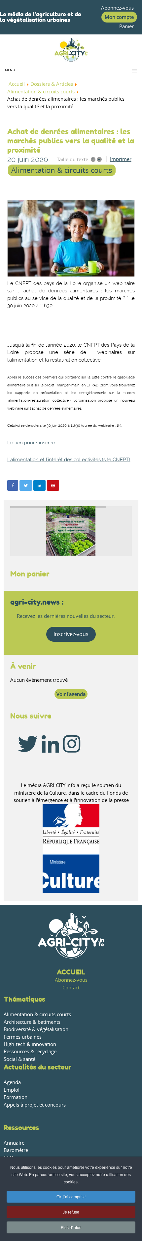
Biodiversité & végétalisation (36, 1029)
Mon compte (119, 17)
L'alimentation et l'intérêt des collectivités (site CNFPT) (68, 460)
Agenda (12, 1082)
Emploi (11, 1090)
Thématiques (24, 999)
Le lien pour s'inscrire (31, 443)
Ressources (21, 1127)
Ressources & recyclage (30, 1051)
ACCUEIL (71, 972)
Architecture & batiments (32, 1022)
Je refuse (71, 1212)
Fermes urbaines (23, 1037)
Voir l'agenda (71, 694)
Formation (15, 1097)
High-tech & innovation (30, 1044)
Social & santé (19, 1059)
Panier (126, 26)
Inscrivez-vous (71, 634)
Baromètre (16, 1150)
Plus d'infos (71, 1227)
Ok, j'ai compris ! (71, 1196)
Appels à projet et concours (35, 1105)
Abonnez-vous (117, 8)
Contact (71, 987)
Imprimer (120, 159)
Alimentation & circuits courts (61, 170)
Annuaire (14, 1143)
